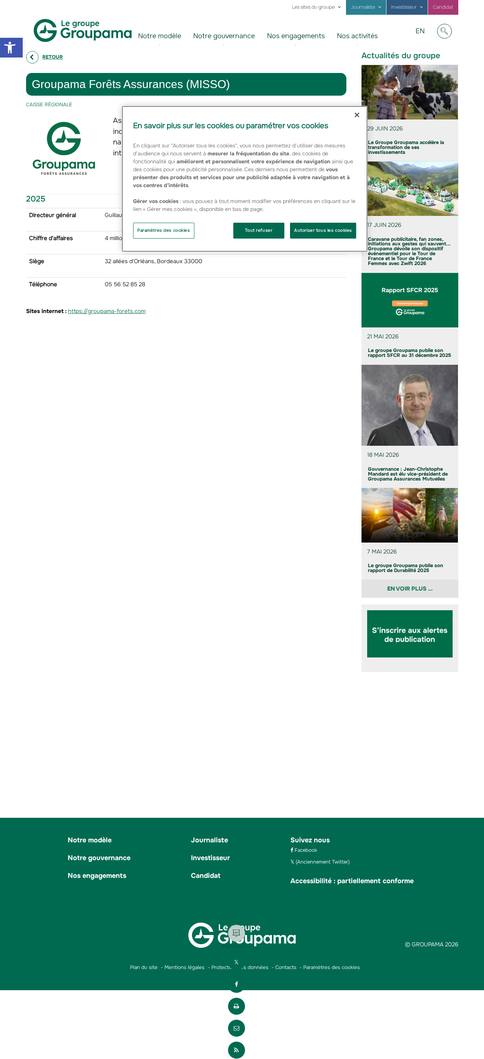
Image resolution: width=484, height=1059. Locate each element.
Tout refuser (258, 230)
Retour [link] (52, 57)
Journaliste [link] (363, 7)
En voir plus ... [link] (410, 588)
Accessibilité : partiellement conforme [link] (352, 881)
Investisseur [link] (404, 7)
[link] (11, 47)
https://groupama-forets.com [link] (107, 311)
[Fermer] (357, 115)
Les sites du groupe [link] (313, 7)
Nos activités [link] (357, 36)
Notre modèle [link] (159, 36)
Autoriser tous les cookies (323, 230)
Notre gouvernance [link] (224, 36)
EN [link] (423, 36)
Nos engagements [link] (296, 36)
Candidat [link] (443, 7)
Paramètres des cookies (163, 230)
